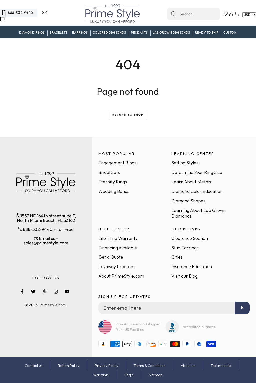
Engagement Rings (117, 163)
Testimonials (221, 365)
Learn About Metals (191, 182)
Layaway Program (116, 266)
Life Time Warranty (118, 238)
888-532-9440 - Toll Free (48, 229)
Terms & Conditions (150, 365)
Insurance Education (192, 266)
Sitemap (156, 374)
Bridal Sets (109, 172)
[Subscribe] (242, 308)
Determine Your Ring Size (197, 172)
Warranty (101, 374)
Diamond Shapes (189, 201)
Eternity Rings (112, 182)
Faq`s (129, 374)
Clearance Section (190, 238)
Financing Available (117, 248)
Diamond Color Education (197, 191)
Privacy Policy (106, 365)
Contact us (34, 365)
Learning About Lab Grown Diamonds (199, 213)
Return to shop (128, 114)
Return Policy (69, 365)
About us (188, 365)
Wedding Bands (114, 191)
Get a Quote (110, 257)
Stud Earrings (185, 248)
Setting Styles (185, 163)
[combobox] (188, 14)
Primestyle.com (53, 305)
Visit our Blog (185, 276)
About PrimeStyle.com (121, 276)
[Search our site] (173, 13)
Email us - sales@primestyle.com (46, 240)
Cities (177, 257)
